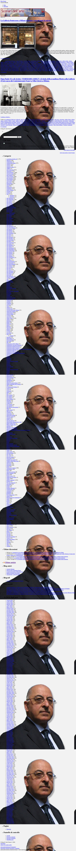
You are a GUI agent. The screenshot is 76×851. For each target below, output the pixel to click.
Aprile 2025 (9, 622)
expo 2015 (9, 333)
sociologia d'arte (10, 517)
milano (24, 125)
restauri (8, 496)
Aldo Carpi (3, 63)
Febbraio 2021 (10, 689)
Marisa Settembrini (17, 125)
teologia (8, 532)
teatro (8, 531)
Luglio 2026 (9, 601)
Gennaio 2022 (10, 674)
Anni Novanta (26, 61)
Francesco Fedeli (8, 66)
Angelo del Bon (19, 63)
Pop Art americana (11, 482)
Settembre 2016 (10, 760)
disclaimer (3, 843)
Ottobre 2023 (10, 646)
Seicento (9, 508)
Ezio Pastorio (58, 65)
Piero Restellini (48, 69)
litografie (9, 400)
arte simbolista (10, 271)
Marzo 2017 (9, 752)
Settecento (9, 513)
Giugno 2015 (10, 781)
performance (9, 469)
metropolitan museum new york (14, 422)
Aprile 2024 (9, 638)
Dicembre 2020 (10, 692)
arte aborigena (10, 198)
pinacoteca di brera (11, 472)
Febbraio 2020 (10, 705)
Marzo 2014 (9, 801)
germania (9, 365)
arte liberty (9, 241)
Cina (8, 306)
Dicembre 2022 (10, 659)
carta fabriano (10, 299)
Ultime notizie (10, 562)
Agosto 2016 (10, 762)
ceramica (9, 304)
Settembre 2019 (10, 712)
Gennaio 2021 (10, 690)
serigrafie (9, 512)
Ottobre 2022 (10, 662)
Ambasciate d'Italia (11, 163)
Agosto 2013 (10, 810)
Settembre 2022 (10, 663)
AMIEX (8, 168)
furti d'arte (9, 358)
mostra (27, 125)
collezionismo (10, 312)
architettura (9, 188)
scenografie (9, 504)
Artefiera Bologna (11, 277)
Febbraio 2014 (10, 802)
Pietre (8, 470)
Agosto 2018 (10, 729)
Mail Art (8, 411)
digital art (9, 323)
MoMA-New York (11, 434)
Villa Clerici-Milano (58, 125)
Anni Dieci (9, 171)
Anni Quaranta (10, 176)
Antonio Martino (10, 569)
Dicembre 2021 (10, 675)
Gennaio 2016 (10, 771)
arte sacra (57, 119)
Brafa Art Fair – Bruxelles (13, 291)
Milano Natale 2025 (11, 424)
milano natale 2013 (11, 423)
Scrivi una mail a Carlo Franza (67, 152)
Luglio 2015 (9, 779)
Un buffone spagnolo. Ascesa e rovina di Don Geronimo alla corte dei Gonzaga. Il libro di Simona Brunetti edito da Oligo (35, 590)
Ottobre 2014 (10, 791)
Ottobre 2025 (10, 613)
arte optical (9, 254)
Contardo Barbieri (12, 65)
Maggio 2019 (10, 717)
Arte (45, 61)
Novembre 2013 (10, 806)
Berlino (8, 285)
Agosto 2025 (10, 616)
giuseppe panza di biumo (12, 369)
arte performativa (10, 257)
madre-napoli (10, 410)
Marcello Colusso (69, 67)
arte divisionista (10, 214)
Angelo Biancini (58, 121)
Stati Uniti (9, 521)
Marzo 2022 (9, 671)
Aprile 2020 (9, 702)
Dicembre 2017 (10, 740)
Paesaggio (9, 465)
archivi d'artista (10, 190)
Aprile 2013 (9, 816)
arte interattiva (10, 238)
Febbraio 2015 (10, 786)
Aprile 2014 (9, 800)
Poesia (8, 474)
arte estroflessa (10, 221)
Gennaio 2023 (10, 658)
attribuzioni (9, 280)
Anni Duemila (19, 61)
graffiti (8, 370)
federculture (9, 338)
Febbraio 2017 (10, 754)
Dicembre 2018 (10, 724)
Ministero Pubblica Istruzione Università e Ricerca (18, 430)
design (8, 322)
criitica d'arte (65, 61)
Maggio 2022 (10, 669)
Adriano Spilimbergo (61, 62)
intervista (9, 381)
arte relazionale (10, 263)
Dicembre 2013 (10, 805)
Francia (8, 356)
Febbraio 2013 (10, 818)
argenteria (12, 195)
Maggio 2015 (10, 782)
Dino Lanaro (31, 65)
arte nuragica (10, 252)
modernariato (10, 432)
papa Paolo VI (33, 125)
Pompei (8, 481)
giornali (8, 368)
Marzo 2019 (9, 720)
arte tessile (9, 275)
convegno (62, 119)
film (7, 342)
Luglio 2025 (9, 617)
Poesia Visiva (10, 476)
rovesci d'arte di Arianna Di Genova (15, 581)
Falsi (8, 334)
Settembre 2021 (10, 680)
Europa (8, 330)
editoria (10, 62)
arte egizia (9, 217)
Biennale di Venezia (11, 288)
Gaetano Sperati (17, 66)
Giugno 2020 (10, 700)
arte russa (9, 268)
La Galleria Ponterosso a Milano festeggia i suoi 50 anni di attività (26, 20)
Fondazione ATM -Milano (13, 343)
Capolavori (9, 296)
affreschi (18, 119)
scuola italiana (10, 507)
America (9, 164)
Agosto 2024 (10, 632)
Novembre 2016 (10, 758)
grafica (8, 372)
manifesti (9, 412)
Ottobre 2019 (10, 711)
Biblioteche (9, 287)
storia (36, 62)
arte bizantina (10, 203)
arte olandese (10, 253)
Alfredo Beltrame (10, 63)
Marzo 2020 (9, 704)
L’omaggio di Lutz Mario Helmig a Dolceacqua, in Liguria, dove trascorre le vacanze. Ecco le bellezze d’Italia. (38, 552)
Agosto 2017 (10, 746)
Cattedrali (9, 303)
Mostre (18, 62)
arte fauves (9, 225)
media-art (9, 419)
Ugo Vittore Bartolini (47, 70)
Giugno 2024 (10, 635)
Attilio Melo (34, 63)
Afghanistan (9, 161)
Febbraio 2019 (10, 721)
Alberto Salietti (69, 62)
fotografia (9, 354)
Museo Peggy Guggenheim (13, 446)
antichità (8, 184)
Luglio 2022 (9, 666)
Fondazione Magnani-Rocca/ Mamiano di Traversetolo (19, 349)
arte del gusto (10, 210)
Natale (8, 450)
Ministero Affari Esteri (12, 427)
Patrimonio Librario (11, 468)
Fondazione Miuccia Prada (13, 352)
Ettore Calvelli (50, 65)
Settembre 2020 (10, 696)
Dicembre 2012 (10, 821)
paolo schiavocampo (33, 69)
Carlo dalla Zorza (56, 63)
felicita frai (64, 65)
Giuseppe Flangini (14, 67)
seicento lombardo (11, 509)
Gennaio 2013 (10, 820)
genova (8, 364)
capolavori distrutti (11, 298)
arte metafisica (10, 245)
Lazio (8, 389)
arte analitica (9, 200)
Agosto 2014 (10, 794)
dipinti (2, 62)
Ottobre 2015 (10, 775)
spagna (8, 520)
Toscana (8, 534)
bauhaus (8, 283)
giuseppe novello (31, 67)
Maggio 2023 (10, 653)
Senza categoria (10, 511)
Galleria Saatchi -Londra (12, 361)
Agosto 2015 (10, 778)
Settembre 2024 (10, 631)
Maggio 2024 (10, 636)
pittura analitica (10, 473)
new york (9, 455)
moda (8, 431)
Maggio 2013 (10, 814)
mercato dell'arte (10, 420)
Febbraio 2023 (10, 657)
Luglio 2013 (9, 812)
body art (8, 290)
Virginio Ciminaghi (67, 125)
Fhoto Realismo (10, 339)
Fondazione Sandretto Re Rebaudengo (16, 353)
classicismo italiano (11, 311)
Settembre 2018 (10, 728)
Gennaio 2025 (10, 626)
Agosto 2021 (10, 681)
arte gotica (9, 234)
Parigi (8, 466)
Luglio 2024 (9, 634)
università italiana (11, 539)
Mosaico (9, 439)
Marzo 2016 (9, 769)
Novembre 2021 (10, 677)
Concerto (9, 315)
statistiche (9, 523)
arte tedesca (9, 273)
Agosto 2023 (10, 649)
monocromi (9, 437)
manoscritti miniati (11, 415)
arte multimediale (11, 250)
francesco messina (39, 123)
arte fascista (9, 223)
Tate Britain (9, 530)
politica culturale (24, 62)
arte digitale (9, 211)
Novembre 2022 (10, 661)
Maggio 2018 (10, 733)
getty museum (10, 366)
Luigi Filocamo (60, 67)
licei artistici (9, 396)
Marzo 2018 (9, 736)
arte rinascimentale (11, 264)
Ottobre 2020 (10, 694)
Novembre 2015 (10, 774)
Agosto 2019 (10, 713)
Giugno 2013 (10, 813)
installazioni (9, 380)
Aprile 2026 (9, 605)
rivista (8, 500)
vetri (8, 543)
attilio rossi (39, 63)
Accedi (8, 835)
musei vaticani (10, 443)
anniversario (9, 183)
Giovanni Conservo (5, 67)
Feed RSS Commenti (14, 848)
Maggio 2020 (10, 701)
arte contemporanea (50, 61)
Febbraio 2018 (10, 738)
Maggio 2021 (10, 685)
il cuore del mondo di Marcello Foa (15, 571)
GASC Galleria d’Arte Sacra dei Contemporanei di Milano (58, 123)
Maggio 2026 (10, 604)
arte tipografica (10, 276)
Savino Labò (23, 70)
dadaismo (9, 321)
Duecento (9, 327)
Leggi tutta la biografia (69, 150)
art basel (8, 191)
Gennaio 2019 (10, 723)
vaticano (43, 121)
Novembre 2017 (10, 742)
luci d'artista (9, 404)
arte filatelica (9, 230)
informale (9, 379)
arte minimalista (10, 249)
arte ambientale (10, 199)
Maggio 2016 (10, 766)
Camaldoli (9, 294)
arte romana (9, 265)
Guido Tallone (39, 67)
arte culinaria (10, 209)
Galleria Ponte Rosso (26, 66)
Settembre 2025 (10, 615)
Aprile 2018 (9, 735)
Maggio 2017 (10, 750)
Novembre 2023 (10, 644)
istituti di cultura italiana (12, 383)
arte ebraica (9, 215)
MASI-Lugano (10, 416)
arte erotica (9, 219)
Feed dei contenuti (11, 837)
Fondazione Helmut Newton (13, 346)
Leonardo (9, 391)
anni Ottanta (33, 61)
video (8, 544)
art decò (8, 192)
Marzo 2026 (9, 607)
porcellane (9, 484)
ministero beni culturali (12, 428)
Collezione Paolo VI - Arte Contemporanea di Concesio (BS (35, 122)
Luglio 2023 (9, 650)
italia (8, 385)
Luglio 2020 (9, 698)
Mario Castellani (4, 69)
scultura (29, 121)
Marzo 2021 (9, 688)
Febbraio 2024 (10, 640)
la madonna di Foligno (12, 387)
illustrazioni (9, 376)
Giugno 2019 (10, 716)
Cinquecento (9, 308)
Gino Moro (60, 66)
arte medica (9, 244)
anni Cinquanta (24, 119)
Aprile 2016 (9, 767)
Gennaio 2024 (10, 642)
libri (7, 393)
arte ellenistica (10, 218)
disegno (6, 62)
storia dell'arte (10, 527)
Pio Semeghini (56, 69)
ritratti (25, 121)
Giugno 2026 (10, 603)
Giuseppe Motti (23, 67)
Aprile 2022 (9, 670)
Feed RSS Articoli (5, 848)
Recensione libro (10, 495)
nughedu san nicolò (11, 459)
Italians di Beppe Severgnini (13, 573)
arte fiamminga (10, 226)
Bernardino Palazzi (47, 63)
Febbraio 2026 (10, 608)
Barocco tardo (10, 281)
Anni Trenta (9, 180)
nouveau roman (10, 457)
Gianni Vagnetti (47, 66)
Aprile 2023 (9, 654)
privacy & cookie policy (6, 845)
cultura (70, 61)
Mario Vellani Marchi (14, 69)
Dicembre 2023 (10, 643)
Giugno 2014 (10, 797)
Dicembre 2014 (10, 789)
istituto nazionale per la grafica (14, 384)
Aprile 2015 (9, 783)
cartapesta (9, 300)
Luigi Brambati (52, 67)
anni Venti (9, 182)
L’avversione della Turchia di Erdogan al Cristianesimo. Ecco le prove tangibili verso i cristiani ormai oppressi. (42, 556)
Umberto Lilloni (56, 70)
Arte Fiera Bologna (11, 227)
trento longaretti (38, 70)
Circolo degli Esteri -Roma (13, 310)
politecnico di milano (11, 477)
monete (8, 435)
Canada (8, 295)
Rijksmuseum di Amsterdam (13, 497)
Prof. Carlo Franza (64, 69)
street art (8, 528)
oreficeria (9, 462)
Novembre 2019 (10, 709)
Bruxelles (9, 292)
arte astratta (9, 202)
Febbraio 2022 (10, 673)
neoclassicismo (10, 453)
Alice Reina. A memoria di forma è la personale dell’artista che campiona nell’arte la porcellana (29, 591)
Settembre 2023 (10, 647)
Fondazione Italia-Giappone (13, 348)
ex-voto (8, 331)
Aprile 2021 (9, 686)
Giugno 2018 (10, 732)
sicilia (8, 516)
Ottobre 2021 (10, 678)
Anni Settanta (40, 61)
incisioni (11, 335)
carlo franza (65, 121)
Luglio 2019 (9, 715)
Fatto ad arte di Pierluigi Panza (14, 570)
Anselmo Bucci (26, 63)
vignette (8, 546)
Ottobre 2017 (10, 743)
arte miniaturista (10, 248)
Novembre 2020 (10, 693)
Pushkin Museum (11, 488)
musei (13, 121)
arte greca (9, 236)
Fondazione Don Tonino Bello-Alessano (24, 123)
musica (8, 447)
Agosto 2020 (10, 697)
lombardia (9, 401)
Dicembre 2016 (10, 756)
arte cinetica (12, 213)
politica (8, 478)
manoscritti (9, 414)
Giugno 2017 (10, 748)
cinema (8, 307)
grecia (8, 373)
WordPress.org (10, 839)
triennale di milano (11, 536)
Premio (8, 485)
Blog (5, 5)
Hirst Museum (10, 374)
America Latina (10, 167)
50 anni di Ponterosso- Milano (48, 62)
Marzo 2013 (9, 817)
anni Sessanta (31, 119)
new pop (9, 454)
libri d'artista (9, 395)
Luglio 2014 (9, 796)
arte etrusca (9, 222)
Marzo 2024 (9, 639)
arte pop (8, 258)
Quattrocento (10, 489)
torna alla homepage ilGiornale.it (8, 847)
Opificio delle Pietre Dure (13, 461)
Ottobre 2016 (10, 759)
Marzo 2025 (9, 623)
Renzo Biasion (15, 70)
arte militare (9, 246)
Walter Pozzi (70, 70)
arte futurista (9, 232)
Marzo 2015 (9, 785)
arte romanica (10, 267)
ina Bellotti (45, 67)
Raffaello (9, 493)
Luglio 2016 (9, 763)
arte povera (9, 260)
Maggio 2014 (10, 798)
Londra (8, 403)
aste (7, 279)
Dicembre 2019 (10, 708)
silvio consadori (30, 70)
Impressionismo (10, 377)
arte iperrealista (10, 240)
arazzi (8, 186)
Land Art (9, 388)
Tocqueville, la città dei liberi (13, 574)
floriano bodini (11, 123)
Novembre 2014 (10, 790)
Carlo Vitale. (64, 63)
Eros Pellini (44, 65)
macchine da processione (12, 407)
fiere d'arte (9, 341)
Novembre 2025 (10, 612)
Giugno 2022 (10, 667)
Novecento (9, 458)
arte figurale (59, 61)
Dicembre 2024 (10, 627)
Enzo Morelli (38, 65)
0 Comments (4, 72)
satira (8, 503)
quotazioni (9, 490)
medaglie (9, 418)
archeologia (9, 187)
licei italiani (9, 397)
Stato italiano (32, 62)
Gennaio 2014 (10, 804)
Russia (8, 501)
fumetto (8, 357)
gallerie (14, 62)
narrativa (9, 449)
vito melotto (63, 70)
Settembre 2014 (10, 793)
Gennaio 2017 (10, 755)
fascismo (9, 337)
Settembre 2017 (10, 744)
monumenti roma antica (12, 438)
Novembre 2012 (10, 823)
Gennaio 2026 (10, 609)
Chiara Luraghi (4, 65)
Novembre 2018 (10, 725)
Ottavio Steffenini (24, 69)
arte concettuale (10, 206)
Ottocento (9, 464)
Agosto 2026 (10, 600)
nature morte (9, 451)
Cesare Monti (71, 63)
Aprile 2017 (9, 751)
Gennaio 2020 (10, 707)
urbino (8, 540)
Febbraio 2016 (10, 770)
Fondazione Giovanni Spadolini (14, 345)
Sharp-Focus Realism (12, 515)
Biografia (6, 6)
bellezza (8, 284)
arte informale (10, 237)
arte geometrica (10, 233)
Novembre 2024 (10, 628)
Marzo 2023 (9, 655)
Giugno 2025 (10, 619)
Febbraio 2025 (10, 624)
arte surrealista (10, 272)
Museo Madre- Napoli (12, 445)
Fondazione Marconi (11, 350)
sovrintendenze (10, 519)
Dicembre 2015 (10, 773)
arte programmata (11, 261)
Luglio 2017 (9, 747)
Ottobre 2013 (10, 808)
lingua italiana (10, 399)
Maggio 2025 (10, 620)
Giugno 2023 (10, 651)
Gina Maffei (54, 66)
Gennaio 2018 (10, 739)
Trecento (9, 535)
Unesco (8, 538)
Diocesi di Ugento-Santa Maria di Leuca (59, 122)
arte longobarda (10, 242)
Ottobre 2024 (10, 630)
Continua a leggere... (5, 58)
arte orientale (10, 256)
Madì (8, 408)
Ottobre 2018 (10, 727)
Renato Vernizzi (8, 70)
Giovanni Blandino (67, 66)
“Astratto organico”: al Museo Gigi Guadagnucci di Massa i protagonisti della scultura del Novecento (30, 587)
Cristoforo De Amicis (22, 65)
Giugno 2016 (10, 765)
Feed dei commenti (11, 838)
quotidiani (9, 492)
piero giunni (41, 69)
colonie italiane (10, 314)
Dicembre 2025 (10, 611)
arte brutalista (10, 205)
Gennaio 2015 (10, 787)
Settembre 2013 (10, 809)
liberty (8, 392)
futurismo (9, 360)
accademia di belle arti (10, 61)
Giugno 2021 (10, 684)
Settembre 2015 (10, 777)
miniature (9, 426)
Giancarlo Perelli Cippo (37, 66)
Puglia (8, 486)
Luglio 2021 (9, 682)
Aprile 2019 (9, 719)
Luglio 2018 (9, 731)
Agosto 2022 (10, 665)
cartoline (9, 302)
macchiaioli (9, 406)
